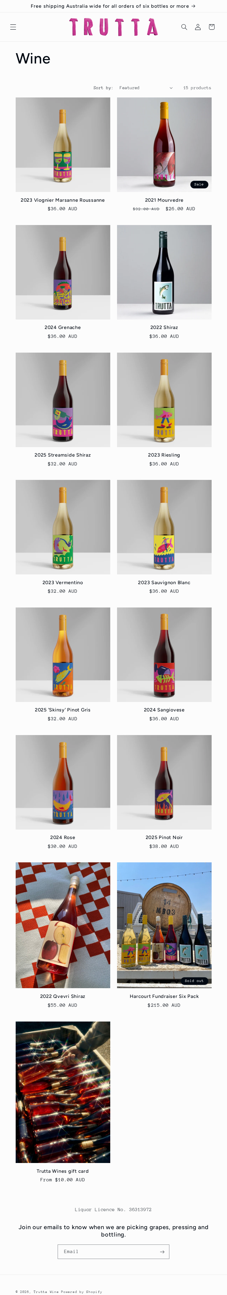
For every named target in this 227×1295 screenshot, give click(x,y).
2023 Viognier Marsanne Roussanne (63, 200)
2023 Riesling (164, 455)
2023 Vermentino (63, 582)
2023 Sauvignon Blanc (164, 582)
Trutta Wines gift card (63, 1171)
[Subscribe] (162, 1251)
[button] (13, 27)
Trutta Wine (46, 1292)
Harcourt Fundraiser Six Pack (164, 996)
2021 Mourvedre (164, 200)
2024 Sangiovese (164, 710)
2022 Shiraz (164, 327)
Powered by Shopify (81, 1292)
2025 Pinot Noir (164, 837)
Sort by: (104, 87)
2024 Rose (62, 837)
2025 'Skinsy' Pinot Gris (63, 710)
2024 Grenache (63, 327)
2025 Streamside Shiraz (63, 455)
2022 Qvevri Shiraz (63, 996)
